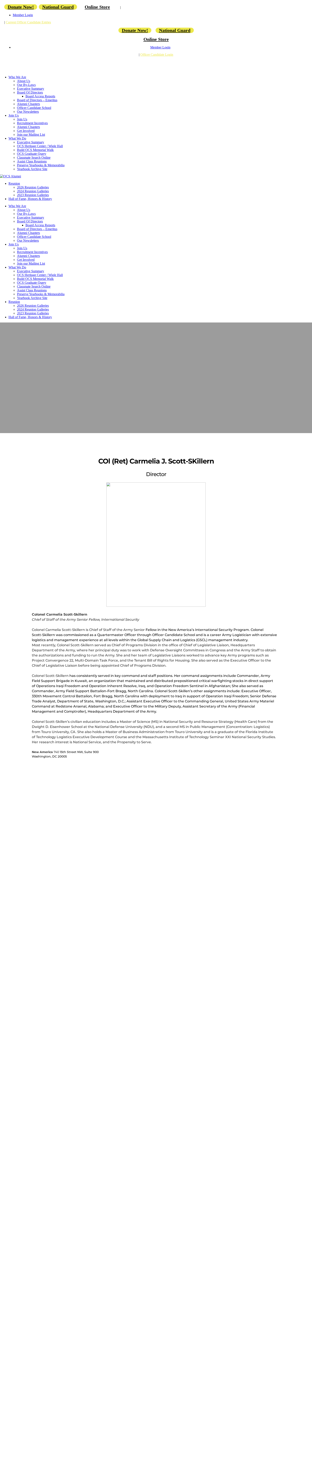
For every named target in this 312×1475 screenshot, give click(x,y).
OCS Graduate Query (31, 153)
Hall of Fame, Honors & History (30, 199)
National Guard (58, 7)
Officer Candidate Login (156, 54)
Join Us (13, 115)
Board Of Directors (30, 92)
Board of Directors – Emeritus (37, 100)
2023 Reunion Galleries (33, 195)
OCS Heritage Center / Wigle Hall (40, 146)
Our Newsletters (28, 111)
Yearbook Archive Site (32, 169)
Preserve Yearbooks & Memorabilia (41, 165)
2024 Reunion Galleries (33, 191)
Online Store (97, 7)
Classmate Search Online (34, 157)
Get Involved (26, 131)
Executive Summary (30, 88)
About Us (23, 81)
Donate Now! (21, 7)
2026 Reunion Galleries (33, 187)
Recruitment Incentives (32, 123)
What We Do (17, 138)
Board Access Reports (40, 96)
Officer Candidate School (34, 108)
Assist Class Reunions (32, 161)
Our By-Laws (26, 85)
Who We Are (17, 77)
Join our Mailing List (31, 134)
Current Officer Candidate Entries (28, 22)
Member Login (23, 15)
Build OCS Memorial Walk (35, 150)
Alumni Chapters (28, 104)
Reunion (14, 183)
